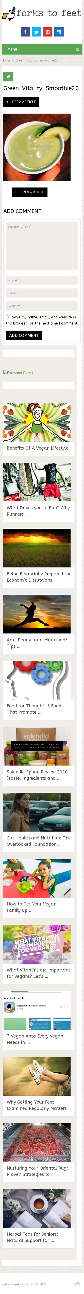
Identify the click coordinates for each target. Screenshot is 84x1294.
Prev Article (23, 102)
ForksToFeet (10, 1284)
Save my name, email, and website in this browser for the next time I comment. (42, 320)
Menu (12, 49)
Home (6, 60)
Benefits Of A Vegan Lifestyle (38, 448)
